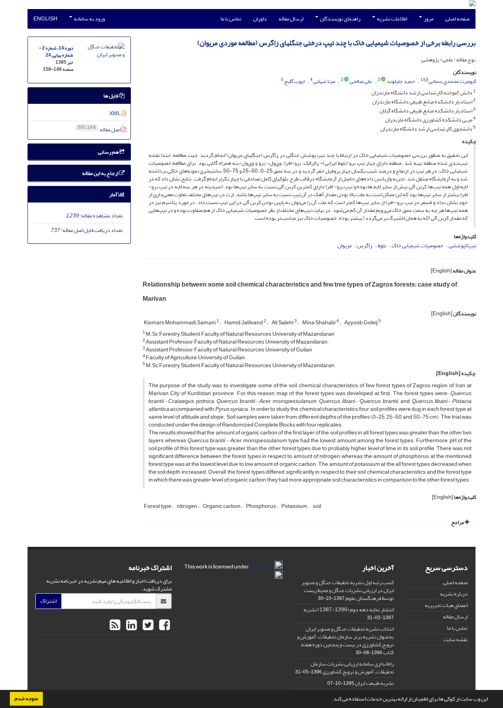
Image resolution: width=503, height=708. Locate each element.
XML (115, 113)
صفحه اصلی (457, 18)
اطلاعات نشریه (391, 18)
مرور (428, 18)
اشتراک (48, 601)
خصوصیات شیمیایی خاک (417, 245)
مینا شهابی (324, 81)
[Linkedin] (130, 625)
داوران (260, 18)
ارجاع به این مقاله (100, 173)
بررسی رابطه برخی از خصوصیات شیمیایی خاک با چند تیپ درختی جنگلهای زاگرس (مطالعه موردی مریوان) (336, 43)
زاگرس (364, 245)
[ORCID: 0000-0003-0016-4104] (383, 80)
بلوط (382, 245)
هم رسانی (108, 152)
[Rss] (115, 625)
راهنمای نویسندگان (339, 18)
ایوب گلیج (294, 81)
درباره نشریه (454, 593)
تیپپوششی (462, 245)
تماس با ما (230, 18)
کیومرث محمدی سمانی (452, 81)
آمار (113, 194)
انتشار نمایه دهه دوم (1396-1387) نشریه (348, 609)
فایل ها (111, 95)
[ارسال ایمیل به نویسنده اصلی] (426, 80)
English (45, 18)
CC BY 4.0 (262, 566)
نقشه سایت (455, 639)
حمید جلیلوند (401, 81)
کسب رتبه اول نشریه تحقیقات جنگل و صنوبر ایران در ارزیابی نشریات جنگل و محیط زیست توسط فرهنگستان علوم (347, 590)
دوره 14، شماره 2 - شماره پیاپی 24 (56, 52)
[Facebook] (163, 625)
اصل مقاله (99, 129)
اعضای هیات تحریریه (446, 605)
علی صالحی (361, 81)
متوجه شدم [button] (26, 698)
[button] (330, 700)
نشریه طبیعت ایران (374, 683)
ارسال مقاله (291, 18)
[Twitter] (147, 625)
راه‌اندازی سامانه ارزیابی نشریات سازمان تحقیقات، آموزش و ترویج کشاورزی (352, 667)
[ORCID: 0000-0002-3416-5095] (346, 80)
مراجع (458, 522)
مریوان (345, 245)
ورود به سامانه (89, 18)
